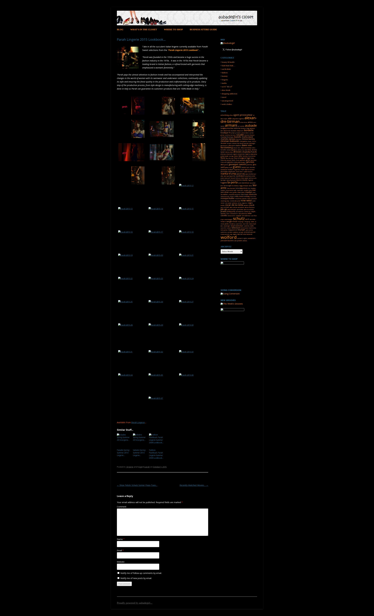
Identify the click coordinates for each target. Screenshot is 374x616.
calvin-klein (245, 133)
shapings (241, 222)
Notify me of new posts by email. (136, 578)
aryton (242, 126)
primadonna (240, 211)
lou (249, 188)
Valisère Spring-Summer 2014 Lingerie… (139, 453)
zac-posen (238, 241)
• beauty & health (227, 62)
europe (231, 156)
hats (247, 167)
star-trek (245, 224)
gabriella (242, 160)
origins (250, 203)
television (236, 227)
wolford (229, 237)
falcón (236, 156)
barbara (243, 128)
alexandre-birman (239, 119)
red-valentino (242, 214)
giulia (226, 165)
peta (231, 207)
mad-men (240, 190)
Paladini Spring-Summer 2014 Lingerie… (123, 453)
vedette (235, 232)
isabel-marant (247, 172)
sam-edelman (246, 216)
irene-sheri (239, 172)
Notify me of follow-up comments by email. (141, 573)
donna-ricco (229, 152)
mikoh (232, 196)
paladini (246, 205)
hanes (243, 167)
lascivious (245, 183)
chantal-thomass (227, 137)
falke (240, 156)
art (239, 126)
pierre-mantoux (250, 207)
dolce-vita (241, 150)
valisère (229, 232)
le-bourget (228, 186)
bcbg (247, 128)
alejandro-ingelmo (238, 119)
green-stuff (228, 167)
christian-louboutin (230, 141)
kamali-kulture (236, 178)
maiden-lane (248, 190)
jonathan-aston (250, 176)
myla (249, 198)
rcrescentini (234, 214)
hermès (252, 167)
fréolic (234, 160)
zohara (245, 241)
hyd (246, 169)
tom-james (224, 230)
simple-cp (232, 224)
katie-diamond (231, 180)
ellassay (223, 154)
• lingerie (129, 467)
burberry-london (235, 133)
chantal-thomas (249, 135)
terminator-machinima (248, 228)
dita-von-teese (246, 148)
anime (250, 122)
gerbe (248, 160)
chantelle (237, 137)
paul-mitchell (225, 207)
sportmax (239, 224)
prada (223, 211)
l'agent (224, 182)
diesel (235, 148)
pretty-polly (231, 211)
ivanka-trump (228, 173)
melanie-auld (225, 196)
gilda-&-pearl (242, 162)
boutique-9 (225, 132)
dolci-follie (248, 150)
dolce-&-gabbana (232, 150)
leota (250, 186)
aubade (251, 125)
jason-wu (241, 173)
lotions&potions (241, 188)
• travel (223, 97)
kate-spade (244, 178)
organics (244, 203)
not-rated (228, 203)
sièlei (252, 222)
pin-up (224, 209)
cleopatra (243, 141)
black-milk (227, 131)
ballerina (237, 128)
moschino (238, 198)
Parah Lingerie (138, 422)
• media (224, 83)
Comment (121, 506)
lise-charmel (231, 188)
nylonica (234, 203)
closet (249, 141)
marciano (241, 192)
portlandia (240, 209)
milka (236, 196)
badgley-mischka (227, 128)
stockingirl (227, 226)
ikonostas (224, 172)
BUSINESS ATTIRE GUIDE (203, 29)
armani (231, 125)
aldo (230, 118)
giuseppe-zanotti (237, 164)
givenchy (249, 165)
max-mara (244, 194)
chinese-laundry (248, 139)
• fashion (224, 73)
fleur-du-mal (229, 158)
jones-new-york (225, 178)
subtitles (247, 226)
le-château (235, 186)
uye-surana (249, 230)
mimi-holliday (244, 196)
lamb (239, 183)
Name (120, 539)
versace (240, 232)
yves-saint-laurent (227, 241)
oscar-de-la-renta (234, 204)
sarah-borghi (228, 219)
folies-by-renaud (226, 160)
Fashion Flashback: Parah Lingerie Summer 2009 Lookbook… (156, 454)
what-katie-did (247, 234)
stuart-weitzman (237, 226)
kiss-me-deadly (241, 180)
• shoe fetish (225, 90)
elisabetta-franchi (249, 152)
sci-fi (247, 219)
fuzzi (237, 160)
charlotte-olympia (228, 139)
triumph (241, 229)
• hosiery (224, 76)
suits (251, 226)
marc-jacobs (233, 192)
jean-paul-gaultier (230, 176)
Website (120, 561)
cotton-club (235, 143)
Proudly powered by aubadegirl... (134, 602)
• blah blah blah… (228, 65)
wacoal (240, 234)
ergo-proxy (253, 154)
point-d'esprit (231, 209)
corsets (229, 143)
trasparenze (232, 230)
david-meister (244, 143)
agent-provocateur (242, 114)
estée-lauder (225, 156)
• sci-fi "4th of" (226, 87)
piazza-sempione (238, 207)
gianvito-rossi (232, 162)
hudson (230, 169)
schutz (239, 218)
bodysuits (240, 131)
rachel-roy (247, 211)
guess (237, 167)
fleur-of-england (240, 158)
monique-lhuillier (228, 198)
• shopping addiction (229, 94)
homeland (224, 170)
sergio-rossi (231, 221)
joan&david (240, 176)
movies (244, 198)
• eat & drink (226, 69)
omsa (239, 203)
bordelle (248, 130)
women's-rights (242, 238)
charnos (238, 139)
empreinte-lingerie (244, 154)
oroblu (223, 205)
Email (120, 550)
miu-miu (253, 196)
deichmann (224, 146)
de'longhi (252, 143)
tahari (229, 228)
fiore (223, 158)
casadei (240, 134)
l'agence (250, 180)
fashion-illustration (249, 156)
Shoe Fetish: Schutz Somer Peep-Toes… (137, 485)
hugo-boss (237, 170)
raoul (228, 214)
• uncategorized (227, 101)
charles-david (247, 137)
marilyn (248, 192)
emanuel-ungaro (231, 154)
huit (242, 169)
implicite (231, 172)
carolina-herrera (230, 135)
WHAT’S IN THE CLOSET (143, 29)
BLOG (120, 29)
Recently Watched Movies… (194, 485)
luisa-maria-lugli (231, 190)
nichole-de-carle (235, 201)
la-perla (232, 182)
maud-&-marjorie (234, 194)
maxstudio (253, 194)
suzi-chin (224, 228)
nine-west (246, 200)
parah (147, 467)
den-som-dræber (234, 145)
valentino (224, 232)
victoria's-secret (249, 232)
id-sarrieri (251, 170)
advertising (225, 115)
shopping (247, 222)
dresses (237, 151)
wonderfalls (251, 238)
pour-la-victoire (249, 209)
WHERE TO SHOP (173, 29)
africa (231, 115)
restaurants (231, 216)
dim (239, 148)
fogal (248, 158)
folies (252, 158)
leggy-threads (243, 186)
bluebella (234, 131)
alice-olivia (243, 122)
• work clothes (226, 104)
